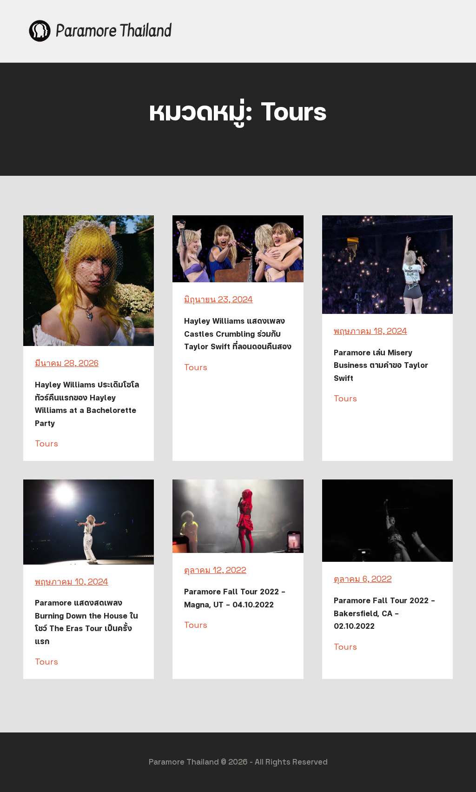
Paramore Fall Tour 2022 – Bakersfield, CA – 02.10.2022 (384, 613)
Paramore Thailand (113, 31)
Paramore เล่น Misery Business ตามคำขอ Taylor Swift (381, 365)
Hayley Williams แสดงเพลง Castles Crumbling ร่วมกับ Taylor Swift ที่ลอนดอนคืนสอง (237, 334)
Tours (46, 443)
